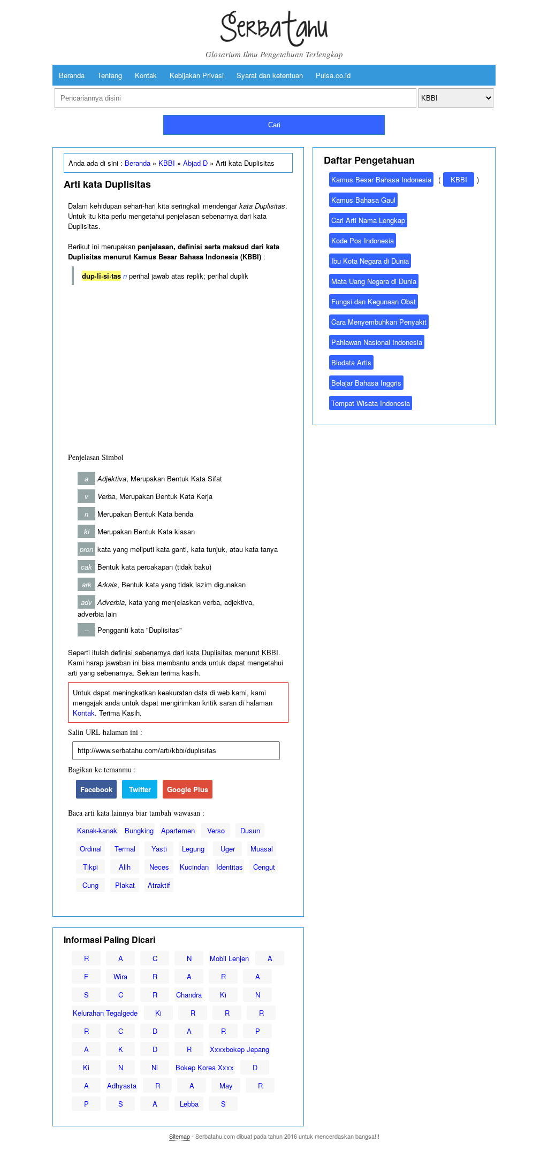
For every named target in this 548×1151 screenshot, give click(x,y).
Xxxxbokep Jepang (239, 1049)
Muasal (261, 848)
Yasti (159, 848)
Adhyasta (121, 1085)
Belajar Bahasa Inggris (366, 383)
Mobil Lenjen (229, 958)
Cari (274, 125)
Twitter (140, 789)
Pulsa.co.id (333, 75)
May (226, 1085)
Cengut (264, 867)
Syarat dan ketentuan (270, 75)
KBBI (166, 163)
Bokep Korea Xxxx (205, 1067)
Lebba (189, 1104)
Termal (125, 848)
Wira (120, 976)
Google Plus (187, 789)
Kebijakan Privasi (197, 75)
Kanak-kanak (97, 830)
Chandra (189, 994)
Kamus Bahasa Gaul (363, 200)
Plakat (125, 885)
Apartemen (178, 830)
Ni (154, 1067)
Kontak (146, 75)
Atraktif (159, 885)
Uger (227, 848)
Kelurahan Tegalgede (105, 1013)
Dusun (250, 830)
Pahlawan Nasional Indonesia (376, 342)
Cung (90, 885)
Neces (159, 867)
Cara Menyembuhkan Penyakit (379, 322)
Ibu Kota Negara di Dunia (370, 261)
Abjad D (195, 163)
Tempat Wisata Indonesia (370, 403)
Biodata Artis (351, 362)
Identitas (229, 867)
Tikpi (90, 867)
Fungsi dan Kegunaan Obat (373, 301)
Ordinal (91, 848)
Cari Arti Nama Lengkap (368, 220)
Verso (216, 830)
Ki (223, 994)
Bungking (139, 830)
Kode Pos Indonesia (362, 240)
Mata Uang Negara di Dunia (373, 281)
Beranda (72, 75)
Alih (125, 867)
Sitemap (179, 1136)
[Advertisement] (178, 366)
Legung (193, 848)
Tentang (109, 75)
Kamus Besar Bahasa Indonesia (381, 179)
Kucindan (194, 867)
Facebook (96, 789)
